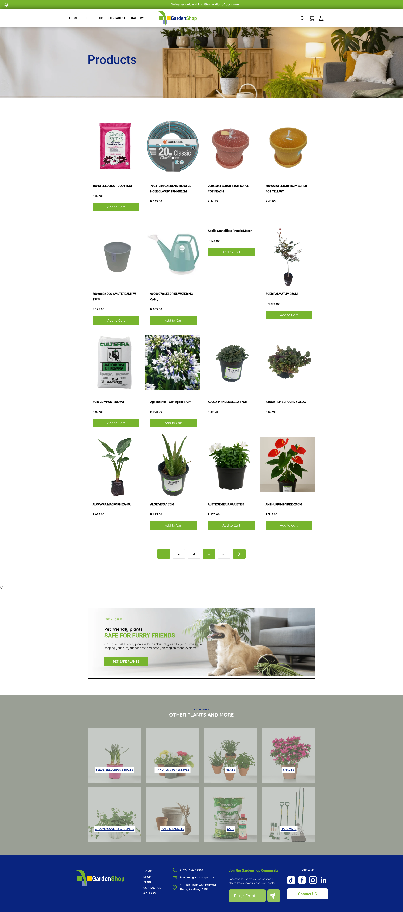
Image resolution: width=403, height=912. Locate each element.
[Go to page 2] (239, 554)
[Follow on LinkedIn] (324, 880)
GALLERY (137, 18)
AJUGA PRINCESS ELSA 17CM (227, 402)
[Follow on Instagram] (313, 880)
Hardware (288, 829)
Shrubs (288, 769)
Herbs (230, 769)
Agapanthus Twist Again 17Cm (170, 402)
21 (224, 554)
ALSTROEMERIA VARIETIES (226, 504)
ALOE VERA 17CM (162, 504)
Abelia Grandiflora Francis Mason (230, 230)
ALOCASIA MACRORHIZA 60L (112, 504)
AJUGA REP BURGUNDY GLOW (286, 402)
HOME (73, 18)
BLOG (99, 18)
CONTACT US (117, 18)
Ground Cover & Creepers (114, 829)
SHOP (86, 18)
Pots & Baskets (172, 829)
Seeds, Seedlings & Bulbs (114, 769)
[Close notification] (395, 4)
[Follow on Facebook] (302, 880)
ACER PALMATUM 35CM (282, 293)
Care (230, 829)
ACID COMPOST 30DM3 (108, 402)
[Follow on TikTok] (291, 880)
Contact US (307, 894)
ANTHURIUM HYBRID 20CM (284, 504)
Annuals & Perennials (172, 769)
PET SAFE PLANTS (126, 661)
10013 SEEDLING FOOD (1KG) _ (113, 185)
